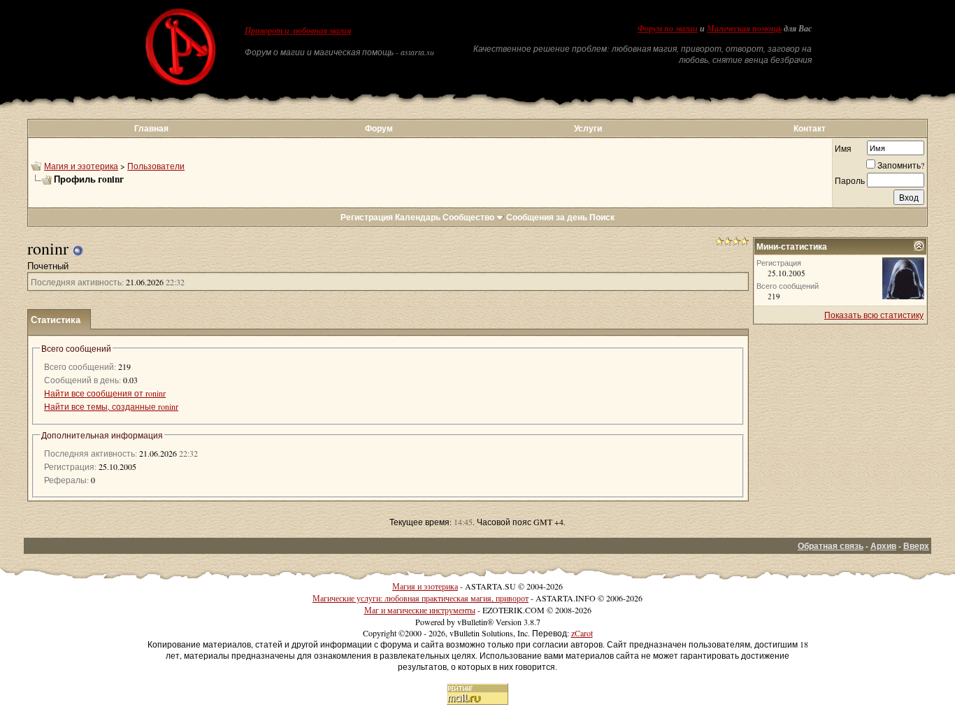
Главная (151, 128)
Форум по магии (668, 29)
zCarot (582, 632)
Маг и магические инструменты (419, 609)
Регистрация (366, 217)
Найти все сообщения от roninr (105, 393)
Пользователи (156, 165)
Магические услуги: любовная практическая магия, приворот (421, 598)
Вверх (916, 546)
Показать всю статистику (874, 314)
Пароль (850, 180)
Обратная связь (830, 546)
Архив (883, 546)
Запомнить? (900, 165)
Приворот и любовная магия (298, 31)
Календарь (417, 217)
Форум (379, 128)
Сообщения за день (546, 217)
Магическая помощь (744, 29)
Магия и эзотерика (81, 165)
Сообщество (468, 217)
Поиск (602, 217)
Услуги (588, 128)
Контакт (810, 128)
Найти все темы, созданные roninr (111, 406)
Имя (843, 148)
